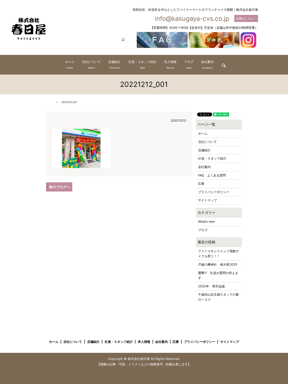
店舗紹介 (114, 64)
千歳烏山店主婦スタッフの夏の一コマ (218, 296)
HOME (49, 102)
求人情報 (170, 64)
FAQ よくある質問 (212, 175)
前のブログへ (59, 187)
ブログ (189, 64)
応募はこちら (245, 18)
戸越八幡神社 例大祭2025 (217, 264)
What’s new (206, 221)
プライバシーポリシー (213, 192)
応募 (201, 183)
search (224, 65)
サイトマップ (207, 200)
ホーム (69, 64)
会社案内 (207, 64)
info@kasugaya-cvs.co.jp (192, 18)
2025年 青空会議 (211, 286)
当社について (91, 64)
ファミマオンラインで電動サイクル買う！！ (218, 253)
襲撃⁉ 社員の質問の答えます (218, 275)
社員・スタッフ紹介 (142, 64)
